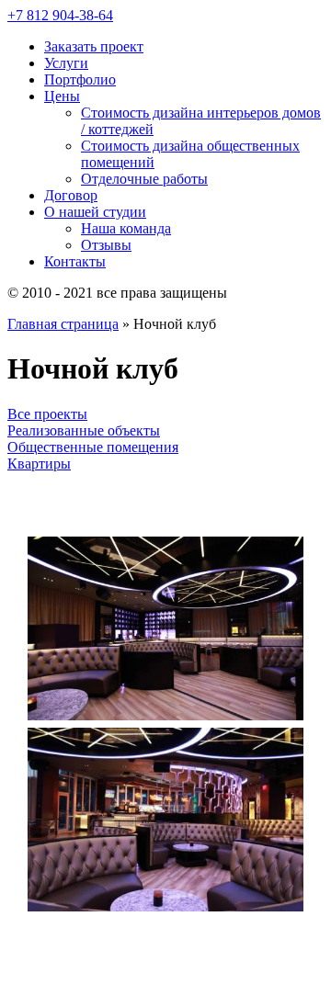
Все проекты (47, 414)
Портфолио (80, 79)
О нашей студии (95, 212)
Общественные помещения (92, 447)
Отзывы (106, 245)
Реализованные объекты (83, 430)
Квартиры (39, 463)
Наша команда (126, 228)
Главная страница (63, 324)
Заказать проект (93, 46)
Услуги (66, 63)
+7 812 (60, 15)
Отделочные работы (144, 179)
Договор (70, 195)
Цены (62, 96)
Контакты (75, 261)
